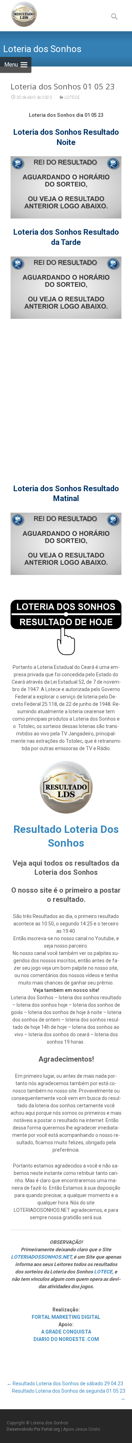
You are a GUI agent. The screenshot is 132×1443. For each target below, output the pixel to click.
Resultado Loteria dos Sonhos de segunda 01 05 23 (68, 1394)
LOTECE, (103, 1271)
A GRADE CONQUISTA (66, 1332)
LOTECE (72, 97)
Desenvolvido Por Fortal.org (34, 1429)
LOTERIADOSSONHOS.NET (41, 1257)
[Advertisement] (66, 394)
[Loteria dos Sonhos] (18, 14)
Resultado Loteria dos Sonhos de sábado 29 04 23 (65, 1383)
